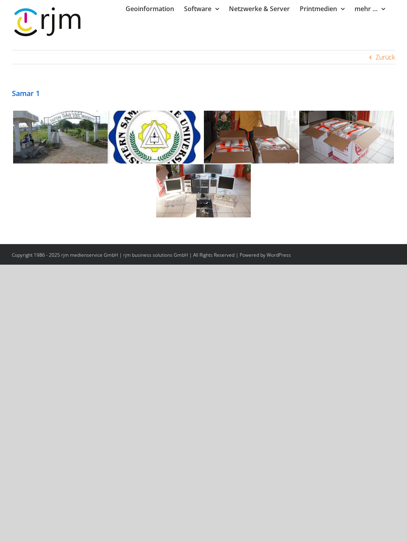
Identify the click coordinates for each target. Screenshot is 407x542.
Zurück (385, 57)
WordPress (279, 255)
